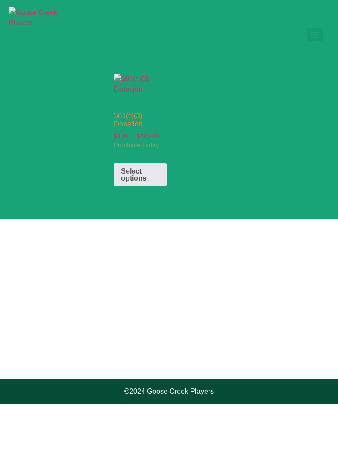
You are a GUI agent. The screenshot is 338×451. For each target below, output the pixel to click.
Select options (134, 174)
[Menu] (315, 34)
